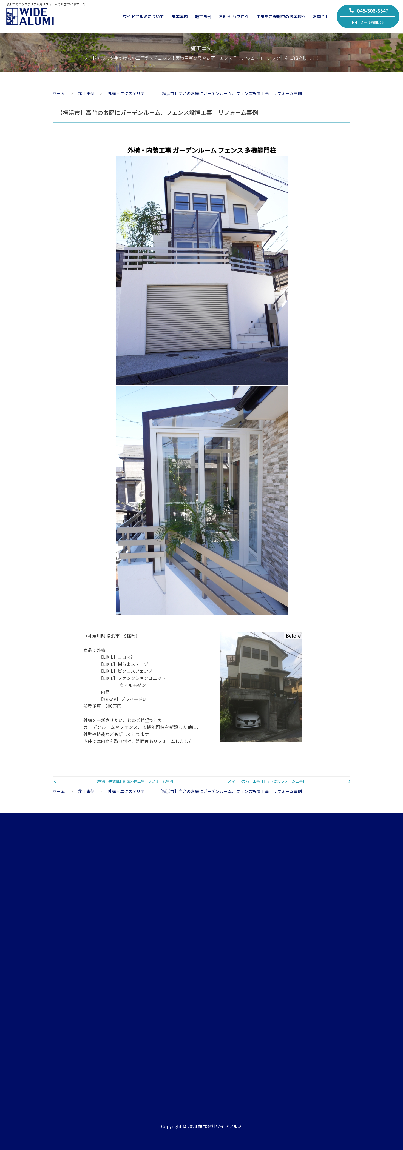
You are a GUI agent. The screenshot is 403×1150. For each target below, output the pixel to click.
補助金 (316, 997)
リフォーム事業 (149, 960)
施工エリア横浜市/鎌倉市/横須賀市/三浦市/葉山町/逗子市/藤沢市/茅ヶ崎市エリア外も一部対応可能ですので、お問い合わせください (295, 1070)
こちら (320, 914)
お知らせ (228, 960)
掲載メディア (232, 997)
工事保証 (318, 984)
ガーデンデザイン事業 (155, 972)
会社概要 (60, 960)
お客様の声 (320, 960)
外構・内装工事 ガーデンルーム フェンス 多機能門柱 (201, 150)
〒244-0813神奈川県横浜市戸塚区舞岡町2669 (168, 1073)
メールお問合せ (372, 22)
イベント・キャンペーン (242, 984)
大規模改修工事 (149, 997)
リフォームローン (326, 1009)
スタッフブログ (234, 972)
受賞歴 (226, 1009)
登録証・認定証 (66, 997)
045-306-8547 (372, 10)
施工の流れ (320, 972)
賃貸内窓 (143, 984)
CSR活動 (60, 1009)
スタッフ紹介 (64, 984)
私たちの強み (64, 972)
